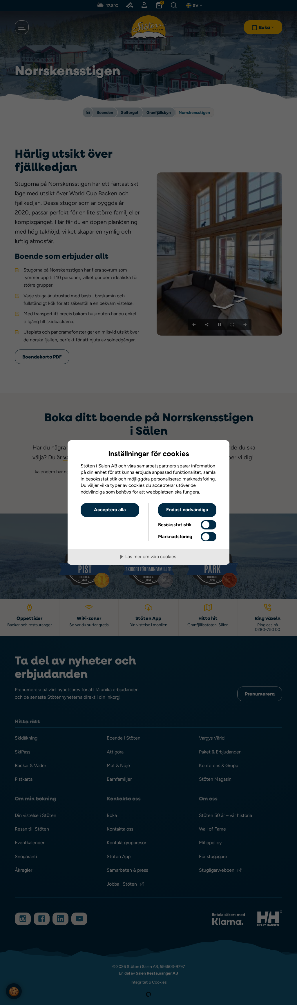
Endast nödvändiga (187, 509)
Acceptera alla (110, 509)
